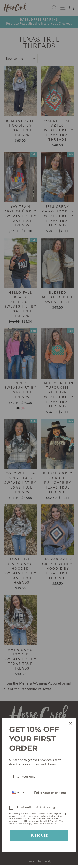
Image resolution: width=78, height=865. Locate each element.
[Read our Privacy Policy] (66, 814)
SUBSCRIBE (39, 835)
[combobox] (18, 792)
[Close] (71, 723)
